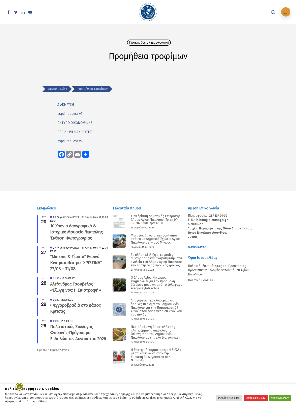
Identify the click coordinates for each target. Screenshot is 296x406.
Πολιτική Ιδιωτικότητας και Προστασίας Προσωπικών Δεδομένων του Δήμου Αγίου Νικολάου (218, 270)
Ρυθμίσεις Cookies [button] (229, 397)
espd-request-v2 (69, 114)
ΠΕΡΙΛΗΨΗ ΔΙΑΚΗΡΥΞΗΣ (74, 132)
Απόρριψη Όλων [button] (255, 397)
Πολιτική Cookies (200, 280)
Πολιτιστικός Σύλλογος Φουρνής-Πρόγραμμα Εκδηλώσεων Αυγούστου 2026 (78, 332)
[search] (273, 12)
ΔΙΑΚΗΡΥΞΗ (65, 105)
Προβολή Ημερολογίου (53, 350)
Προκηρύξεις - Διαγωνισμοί (149, 42)
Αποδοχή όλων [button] (280, 397)
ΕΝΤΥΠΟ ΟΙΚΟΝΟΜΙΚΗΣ (74, 123)
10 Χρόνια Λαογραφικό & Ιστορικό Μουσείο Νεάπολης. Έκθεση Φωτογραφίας (76, 232)
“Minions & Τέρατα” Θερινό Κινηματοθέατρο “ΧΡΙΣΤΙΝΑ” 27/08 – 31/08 (76, 262)
